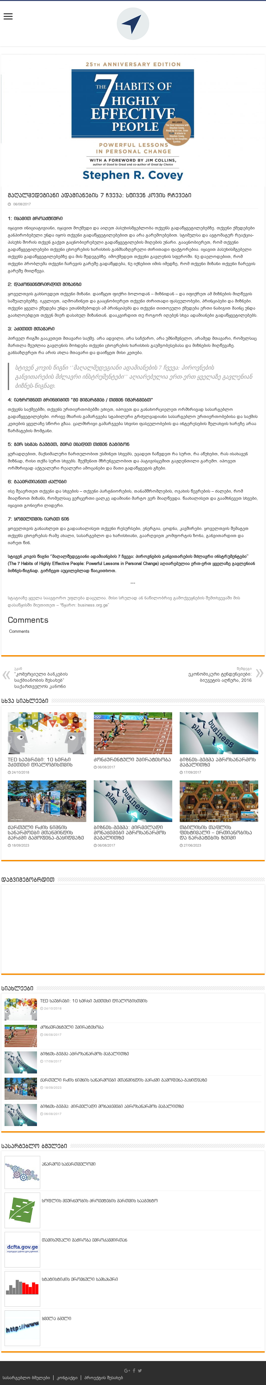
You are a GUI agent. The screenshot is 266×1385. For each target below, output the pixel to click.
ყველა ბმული (56, 1319)
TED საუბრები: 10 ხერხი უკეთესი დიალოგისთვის (40, 762)
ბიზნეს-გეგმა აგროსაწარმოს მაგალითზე (84, 1054)
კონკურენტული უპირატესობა (132, 760)
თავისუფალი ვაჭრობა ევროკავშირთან (84, 1240)
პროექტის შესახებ (103, 1377)
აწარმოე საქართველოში (69, 1164)
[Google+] (127, 1371)
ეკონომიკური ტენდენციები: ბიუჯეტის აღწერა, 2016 (220, 674)
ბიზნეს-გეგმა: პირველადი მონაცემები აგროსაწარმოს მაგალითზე (130, 833)
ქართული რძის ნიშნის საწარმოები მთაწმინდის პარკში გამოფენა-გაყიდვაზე (46, 833)
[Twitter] (140, 1371)
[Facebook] (134, 1371)
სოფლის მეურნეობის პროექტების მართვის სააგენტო (100, 1201)
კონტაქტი (67, 1377)
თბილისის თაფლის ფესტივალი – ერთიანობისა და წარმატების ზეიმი (216, 833)
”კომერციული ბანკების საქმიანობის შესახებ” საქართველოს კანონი (41, 678)
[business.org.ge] (133, 24)
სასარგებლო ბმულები (26, 1377)
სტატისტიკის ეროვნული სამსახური (80, 1280)
